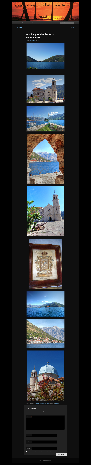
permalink (57, 403)
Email (28, 441)
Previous (19, 27)
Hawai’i (50, 22)
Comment (29, 417)
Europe (39, 403)
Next (72, 27)
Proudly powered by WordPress (45, 460)
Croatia (33, 22)
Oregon (45, 22)
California (28, 22)
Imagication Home (21, 22)
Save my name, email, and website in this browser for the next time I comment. (42, 451)
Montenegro (39, 22)
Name (28, 435)
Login (55, 22)
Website (28, 448)
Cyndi (38, 40)
